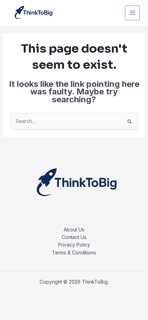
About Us (74, 229)
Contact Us (74, 237)
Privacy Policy (74, 245)
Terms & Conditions (74, 252)
